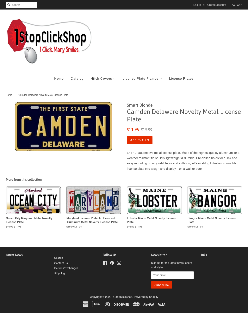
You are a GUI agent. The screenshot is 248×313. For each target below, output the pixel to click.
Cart (239, 5)
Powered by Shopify (146, 297)
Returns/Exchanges (66, 268)
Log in (197, 5)
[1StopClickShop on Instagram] (119, 263)
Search (58, 258)
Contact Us (61, 263)
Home (59, 78)
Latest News (14, 255)
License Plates (181, 78)
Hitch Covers (102, 78)
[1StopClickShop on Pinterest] (112, 263)
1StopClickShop (122, 297)
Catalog (77, 78)
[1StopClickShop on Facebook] (105, 263)
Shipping (59, 273)
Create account (216, 5)
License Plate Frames (141, 78)
